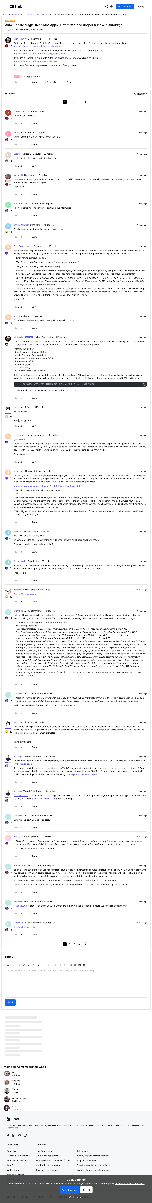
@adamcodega (28, 594)
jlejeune (17, 531)
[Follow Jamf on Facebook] (31, 1135)
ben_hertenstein (21, 225)
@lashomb (19, 927)
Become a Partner (15, 1174)
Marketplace (13, 1170)
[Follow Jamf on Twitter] (8, 1135)
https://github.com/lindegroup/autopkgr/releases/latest (40, 53)
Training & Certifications (18, 1155)
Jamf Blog (11, 1165)
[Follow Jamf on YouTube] (19, 1135)
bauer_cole (19, 471)
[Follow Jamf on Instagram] (25, 1135)
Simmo (17, 132)
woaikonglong (19, 1098)
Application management (48, 1165)
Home (5, 14)
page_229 (18, 836)
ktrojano (16, 1080)
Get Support (17, 14)
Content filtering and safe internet (93, 1170)
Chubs (15, 1072)
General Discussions (35, 14)
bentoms (18, 589)
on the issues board (23, 763)
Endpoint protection (86, 1160)
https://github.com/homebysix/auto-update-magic (38, 46)
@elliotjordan (20, 179)
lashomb (18, 693)
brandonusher (20, 203)
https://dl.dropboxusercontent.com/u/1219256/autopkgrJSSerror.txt (47, 486)
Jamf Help (11, 1151)
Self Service (82, 1151)
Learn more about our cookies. (130, 1183)
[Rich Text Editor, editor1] (76, 982)
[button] (6, 7)
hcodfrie (18, 153)
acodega (18, 756)
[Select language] (111, 6)
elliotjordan (19, 38)
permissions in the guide (44, 798)
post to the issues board (85, 774)
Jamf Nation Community (18, 1160)
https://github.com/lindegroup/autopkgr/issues (36, 61)
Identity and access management (93, 1155)
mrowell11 (18, 175)
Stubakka (18, 611)
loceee (17, 111)
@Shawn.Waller (21, 795)
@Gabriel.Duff (20, 905)
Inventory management (47, 1170)
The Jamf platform (45, 1151)
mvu (14, 1106)
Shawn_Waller (20, 561)
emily (16, 407)
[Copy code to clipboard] (144, 384)
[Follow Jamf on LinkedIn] (13, 1135)
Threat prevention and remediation (93, 1165)
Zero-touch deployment (47, 1155)
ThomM (15, 1089)
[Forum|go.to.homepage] (17, 6)
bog (15, 316)
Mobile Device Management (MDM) (53, 1160)
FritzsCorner (19, 246)
